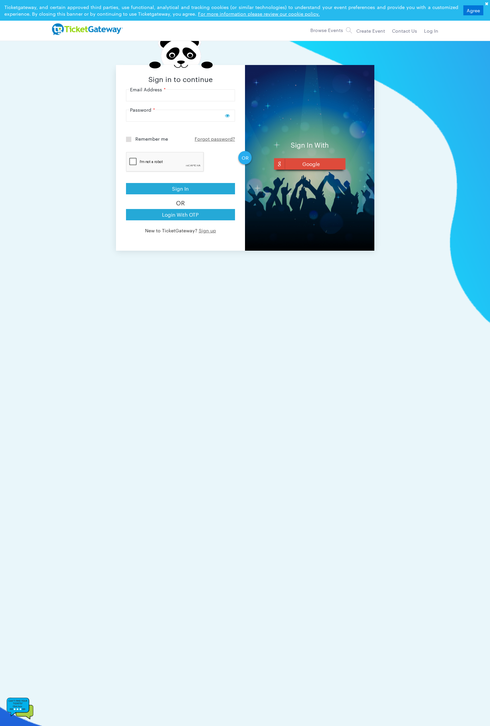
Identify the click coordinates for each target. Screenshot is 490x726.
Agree (473, 10)
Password (142, 109)
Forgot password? (215, 138)
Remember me (151, 138)
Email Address (148, 89)
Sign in (180, 188)
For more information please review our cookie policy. (259, 13)
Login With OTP (180, 214)
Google (311, 163)
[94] (86, 29)
